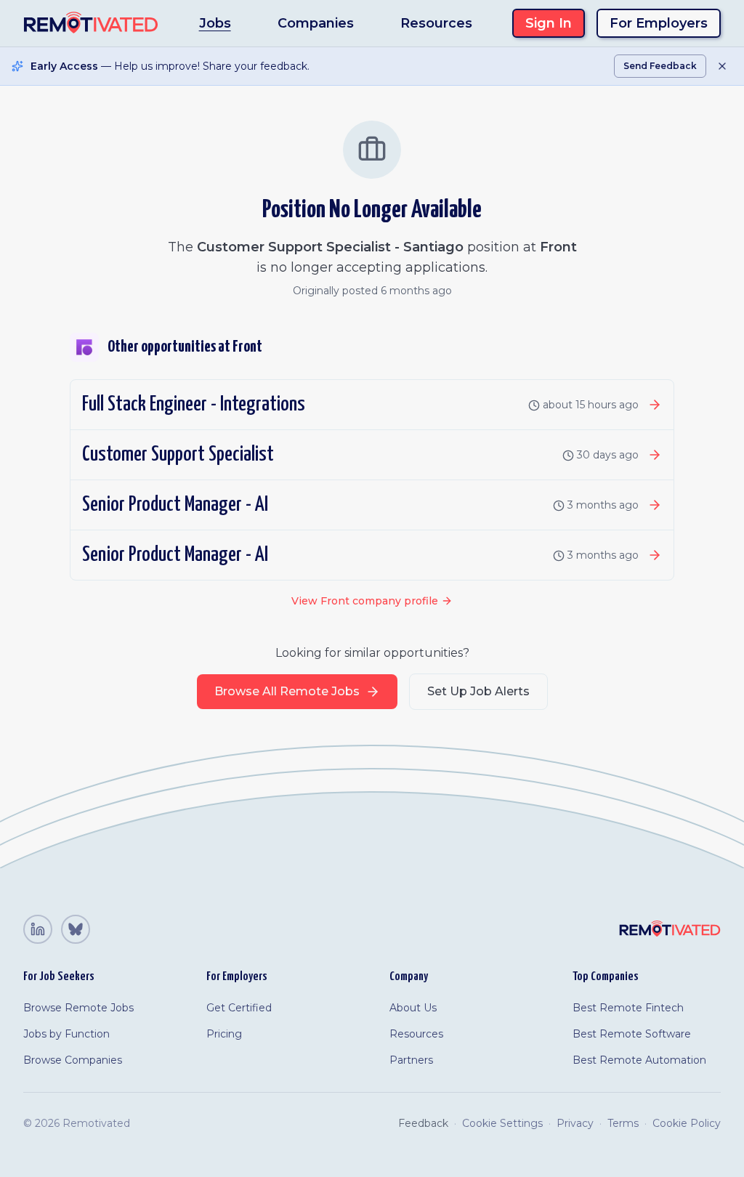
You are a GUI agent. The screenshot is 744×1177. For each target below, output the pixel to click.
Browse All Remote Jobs (287, 691)
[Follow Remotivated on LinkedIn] (37, 929)
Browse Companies (72, 1060)
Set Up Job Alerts (478, 691)
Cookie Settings (502, 1123)
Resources (436, 23)
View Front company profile (364, 600)
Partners (411, 1060)
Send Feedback (660, 65)
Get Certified (239, 1007)
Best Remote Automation (639, 1060)
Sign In (548, 23)
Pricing (224, 1033)
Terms (623, 1123)
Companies (316, 23)
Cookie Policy (686, 1123)
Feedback (423, 1123)
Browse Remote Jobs (78, 1007)
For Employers (659, 23)
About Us (413, 1007)
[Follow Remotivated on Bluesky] (75, 929)
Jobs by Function (66, 1033)
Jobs (215, 23)
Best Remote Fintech (628, 1007)
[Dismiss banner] (722, 66)
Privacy (575, 1123)
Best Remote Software (632, 1033)
